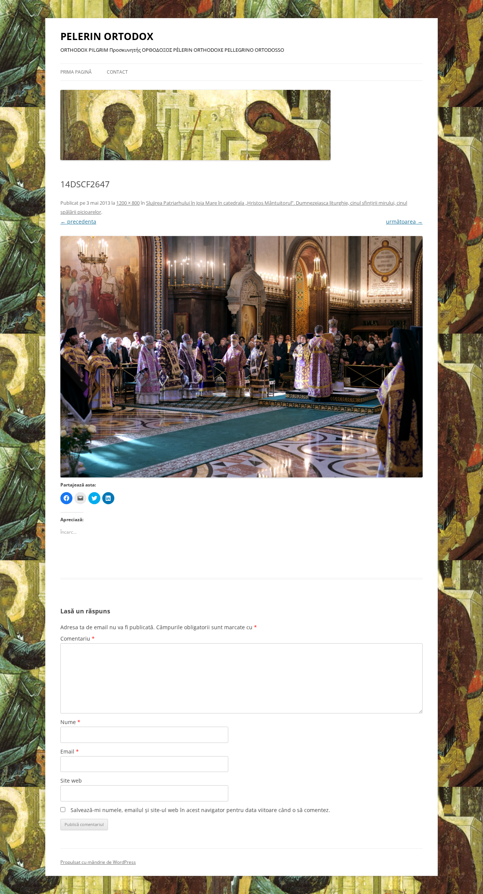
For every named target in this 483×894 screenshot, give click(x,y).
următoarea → (404, 221)
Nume (70, 722)
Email (69, 751)
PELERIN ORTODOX (106, 36)
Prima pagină (76, 72)
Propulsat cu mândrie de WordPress (98, 862)
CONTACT (117, 72)
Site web (71, 780)
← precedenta (78, 221)
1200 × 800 (128, 202)
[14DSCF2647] (241, 356)
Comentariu (77, 638)
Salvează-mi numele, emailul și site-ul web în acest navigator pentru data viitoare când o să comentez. (200, 810)
